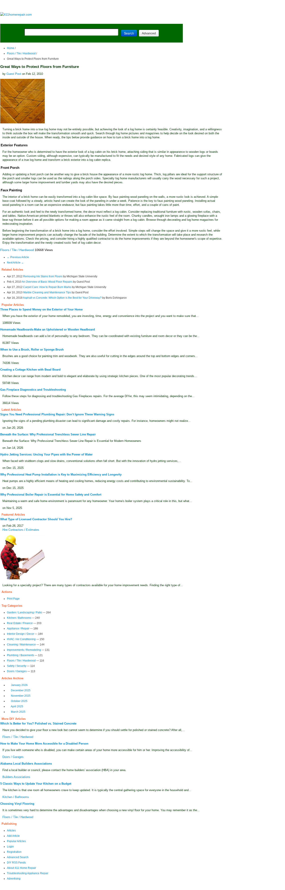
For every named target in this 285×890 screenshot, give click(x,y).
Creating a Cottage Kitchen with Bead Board (30, 369)
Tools (61, 20)
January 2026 (19, 685)
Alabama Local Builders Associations (26, 763)
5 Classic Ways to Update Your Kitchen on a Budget (35, 783)
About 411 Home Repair (21, 868)
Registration (14, 851)
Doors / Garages (17, 671)
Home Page (14, 20)
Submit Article (165, 20)
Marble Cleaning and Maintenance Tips (47, 292)
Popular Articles (16, 841)
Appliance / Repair (18, 628)
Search (129, 33)
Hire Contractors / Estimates (20, 529)
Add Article (13, 835)
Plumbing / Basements (20, 655)
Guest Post (13, 74)
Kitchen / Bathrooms (19, 617)
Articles (11, 830)
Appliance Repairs (127, 20)
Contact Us (86, 887)
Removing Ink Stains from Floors (42, 276)
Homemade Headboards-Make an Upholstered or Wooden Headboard (47, 329)
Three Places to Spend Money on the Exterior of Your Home (41, 309)
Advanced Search (17, 857)
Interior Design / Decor (20, 633)
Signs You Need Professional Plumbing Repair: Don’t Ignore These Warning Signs (57, 414)
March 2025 (18, 711)
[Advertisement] (91, 6)
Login (10, 846)
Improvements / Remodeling (24, 649)
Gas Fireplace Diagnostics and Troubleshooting (33, 389)
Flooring (78, 20)
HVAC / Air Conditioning (21, 639)
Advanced (149, 33)
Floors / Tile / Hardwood (21, 53)
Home (10, 48)
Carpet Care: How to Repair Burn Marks (47, 287)
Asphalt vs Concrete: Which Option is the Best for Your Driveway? (62, 297)
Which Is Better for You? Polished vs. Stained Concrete (38, 723)
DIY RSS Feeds (16, 862)
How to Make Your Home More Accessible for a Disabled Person (44, 743)
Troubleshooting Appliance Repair (27, 873)
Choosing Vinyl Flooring (17, 803)
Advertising (13, 878)
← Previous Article (18, 257)
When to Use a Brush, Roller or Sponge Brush (32, 349)
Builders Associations (16, 777)
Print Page (13, 598)
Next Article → (15, 262)
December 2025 (21, 690)
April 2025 (17, 706)
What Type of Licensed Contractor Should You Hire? (36, 519)
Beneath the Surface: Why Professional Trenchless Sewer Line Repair (48, 434)
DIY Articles (41, 20)
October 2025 (19, 701)
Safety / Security (16, 666)
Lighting (97, 20)
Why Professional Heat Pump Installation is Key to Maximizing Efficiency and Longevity (61, 474)
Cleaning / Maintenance (21, 644)
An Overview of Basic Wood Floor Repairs (47, 281)
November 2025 (21, 695)
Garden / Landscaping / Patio (24, 612)
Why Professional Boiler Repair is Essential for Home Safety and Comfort (50, 494)
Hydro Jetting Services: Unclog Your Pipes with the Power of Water (46, 454)
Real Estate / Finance (20, 623)
